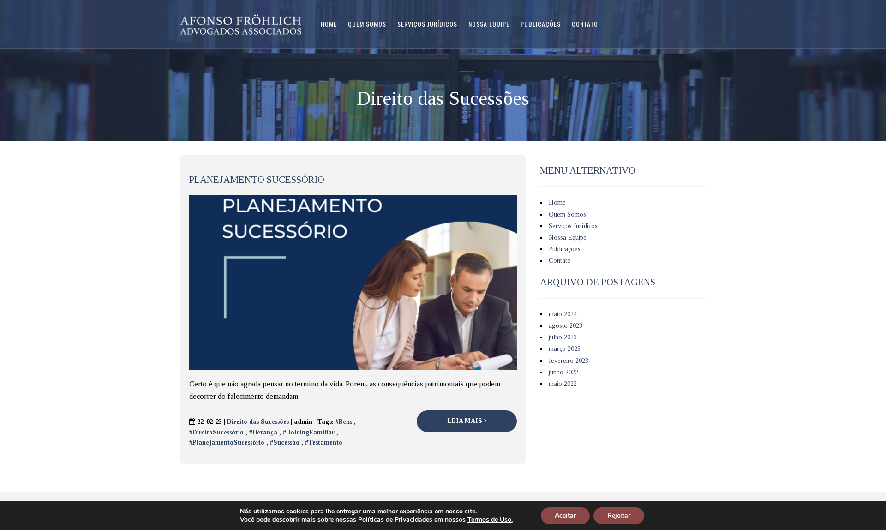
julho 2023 (563, 337)
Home (329, 24)
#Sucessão (284, 442)
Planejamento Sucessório (256, 179)
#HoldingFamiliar (309, 432)
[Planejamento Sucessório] (353, 282)
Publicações (541, 24)
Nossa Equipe (488, 24)
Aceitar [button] (565, 515)
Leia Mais (466, 420)
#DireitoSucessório (216, 432)
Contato (585, 24)
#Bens (343, 421)
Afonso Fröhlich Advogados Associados (240, 24)
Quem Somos (367, 24)
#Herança (263, 432)
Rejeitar (618, 515)
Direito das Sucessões (258, 421)
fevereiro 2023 (568, 360)
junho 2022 (563, 372)
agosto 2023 (565, 325)
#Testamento (323, 442)
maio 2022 (563, 383)
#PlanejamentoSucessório (226, 442)
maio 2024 (563, 314)
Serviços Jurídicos (427, 24)
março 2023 (565, 348)
